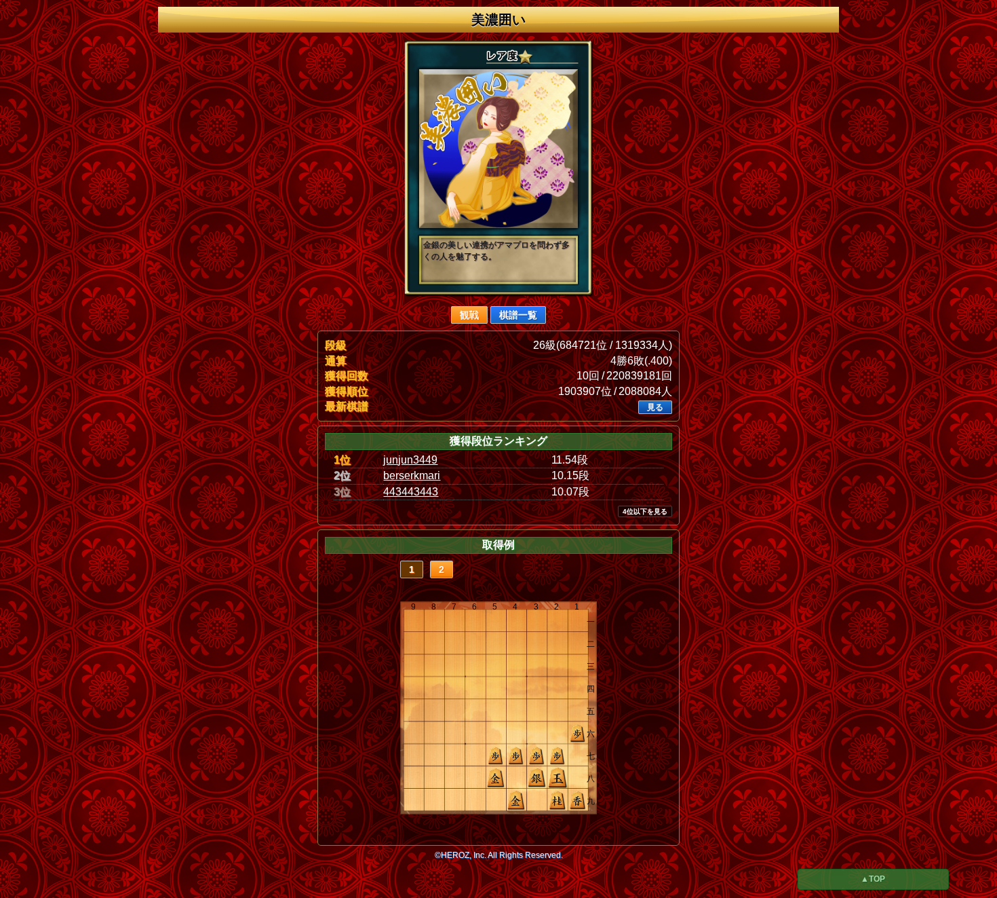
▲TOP (873, 879)
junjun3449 (410, 460)
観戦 (469, 315)
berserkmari (411, 475)
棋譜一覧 (518, 315)
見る (655, 407)
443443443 (410, 492)
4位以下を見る (645, 511)
